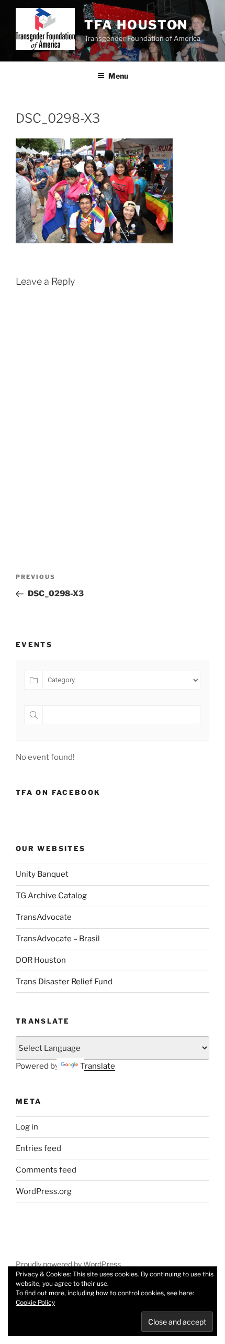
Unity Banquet (42, 874)
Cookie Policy (35, 1302)
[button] (45, 29)
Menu (118, 75)
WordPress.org (44, 1191)
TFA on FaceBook (58, 792)
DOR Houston (41, 960)
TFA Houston (136, 25)
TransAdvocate (44, 917)
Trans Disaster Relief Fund (64, 981)
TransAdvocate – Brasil (58, 938)
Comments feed (46, 1170)
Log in (27, 1127)
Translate (97, 1066)
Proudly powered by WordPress (68, 1264)
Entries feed (38, 1148)
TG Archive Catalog (51, 895)
